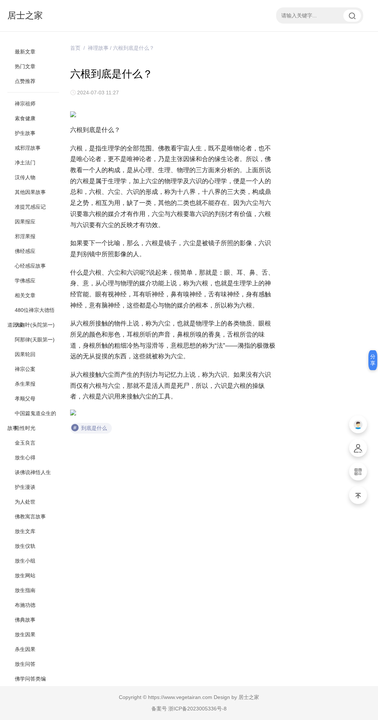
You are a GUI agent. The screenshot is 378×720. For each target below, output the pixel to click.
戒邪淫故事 (28, 148)
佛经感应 (25, 251)
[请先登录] (358, 424)
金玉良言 (25, 443)
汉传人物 (25, 177)
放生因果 (25, 634)
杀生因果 (25, 649)
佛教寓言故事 (30, 516)
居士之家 (25, 15)
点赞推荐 (25, 81)
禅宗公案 (25, 369)
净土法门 (25, 163)
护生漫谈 (25, 487)
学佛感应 (25, 281)
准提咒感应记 (30, 207)
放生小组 (25, 561)
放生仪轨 (25, 546)
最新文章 (25, 52)
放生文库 (25, 531)
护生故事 (25, 133)
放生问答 (25, 664)
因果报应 (25, 222)
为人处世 (25, 502)
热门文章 (25, 66)
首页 (75, 48)
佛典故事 (25, 620)
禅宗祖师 (25, 104)
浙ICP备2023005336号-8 (197, 709)
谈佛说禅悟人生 (33, 472)
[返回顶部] (358, 495)
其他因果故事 (30, 192)
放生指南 (25, 590)
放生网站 (25, 575)
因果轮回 (25, 354)
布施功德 (25, 605)
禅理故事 (98, 48)
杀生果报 (25, 384)
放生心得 (25, 457)
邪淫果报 (25, 236)
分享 (372, 360)
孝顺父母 (25, 398)
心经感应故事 (30, 266)
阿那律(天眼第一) (35, 339)
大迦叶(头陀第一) (35, 325)
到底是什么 (94, 428)
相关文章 (25, 295)
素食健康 (25, 118)
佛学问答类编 (30, 679)
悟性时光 (25, 428)
